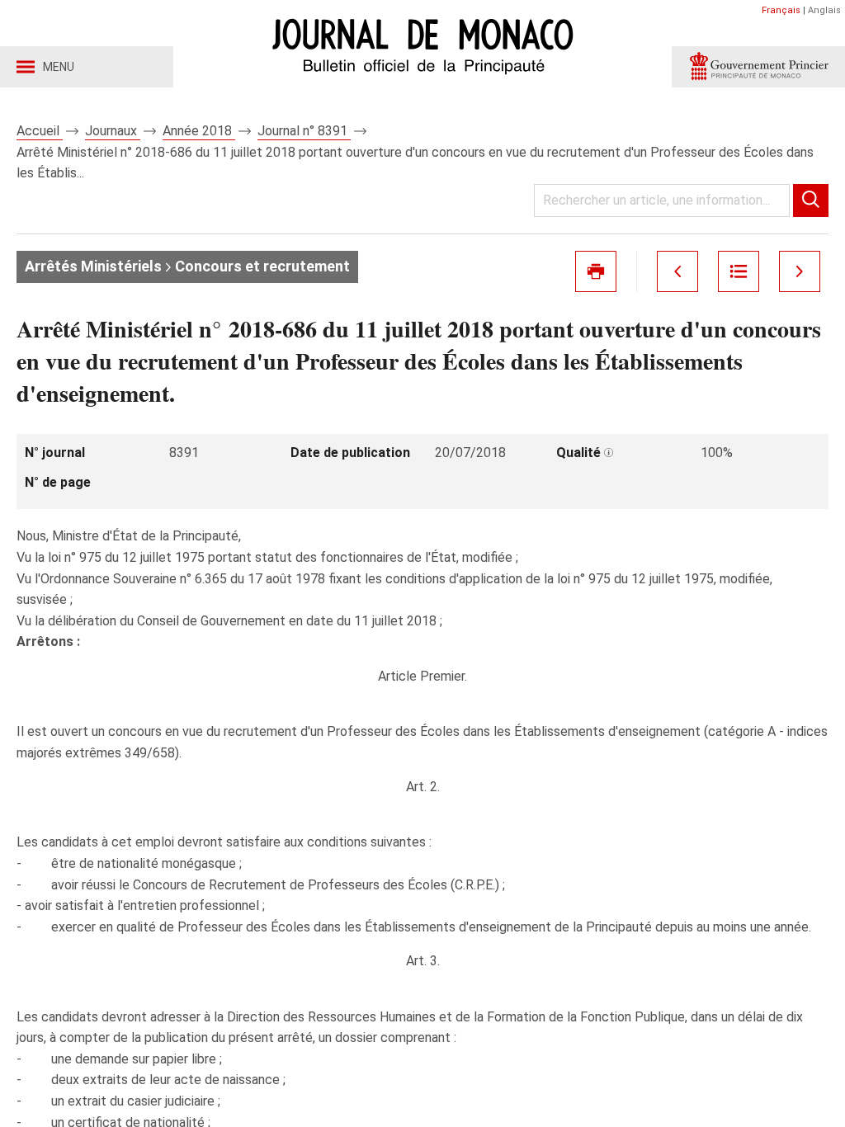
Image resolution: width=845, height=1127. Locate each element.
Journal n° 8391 (304, 131)
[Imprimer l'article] (595, 271)
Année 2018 (199, 131)
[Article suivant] (799, 271)
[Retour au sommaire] (738, 271)
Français (781, 10)
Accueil (40, 131)
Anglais (824, 10)
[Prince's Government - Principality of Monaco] (758, 66)
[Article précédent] (677, 271)
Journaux (112, 131)
